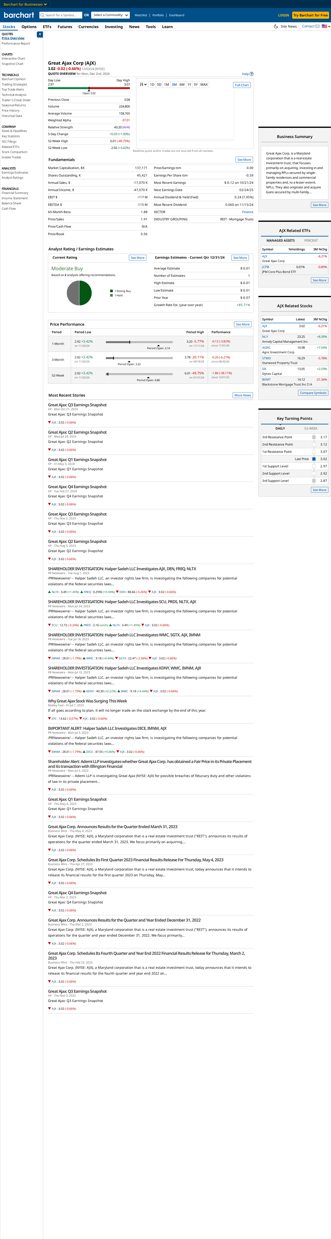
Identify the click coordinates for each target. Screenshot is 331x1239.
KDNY (90, 691)
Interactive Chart (13, 58)
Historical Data (12, 116)
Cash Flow (9, 208)
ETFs (47, 26)
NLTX (55, 592)
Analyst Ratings (12, 177)
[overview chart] (195, 117)
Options (29, 26)
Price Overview (13, 38)
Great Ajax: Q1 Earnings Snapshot (77, 459)
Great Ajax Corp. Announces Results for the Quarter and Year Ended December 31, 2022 (124, 920)
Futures (65, 26)
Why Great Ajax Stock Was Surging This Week (87, 701)
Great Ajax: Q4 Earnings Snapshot (77, 486)
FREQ (87, 592)
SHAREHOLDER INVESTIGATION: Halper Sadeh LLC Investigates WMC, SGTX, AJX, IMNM (124, 634)
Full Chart (242, 85)
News (134, 26)
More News (243, 395)
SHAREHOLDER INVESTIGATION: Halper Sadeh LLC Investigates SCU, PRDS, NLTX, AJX (122, 601)
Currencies (89, 26)
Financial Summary (15, 193)
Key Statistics (11, 136)
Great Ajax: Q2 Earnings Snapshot (77, 432)
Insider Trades (11, 157)
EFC (54, 718)
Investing (114, 26)
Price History (10, 110)
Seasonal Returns (14, 105)
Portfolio (158, 15)
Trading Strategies (14, 84)
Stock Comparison (14, 152)
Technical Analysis (14, 94)
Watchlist (141, 15)
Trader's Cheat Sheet (16, 100)
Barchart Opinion (14, 79)
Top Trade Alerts (13, 89)
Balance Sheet (11, 203)
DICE (89, 752)
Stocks (9, 26)
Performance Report (16, 43)
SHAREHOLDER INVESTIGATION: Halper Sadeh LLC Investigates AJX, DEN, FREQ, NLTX (122, 568)
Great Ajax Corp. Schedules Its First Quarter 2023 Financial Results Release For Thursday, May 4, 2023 (135, 859)
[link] (247, 73)
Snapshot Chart (13, 64)
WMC (90, 658)
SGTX (122, 658)
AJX (54, 422)
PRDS (87, 625)
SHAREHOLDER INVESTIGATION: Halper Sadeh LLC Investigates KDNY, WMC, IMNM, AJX (124, 668)
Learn (167, 26)
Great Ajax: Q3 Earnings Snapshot (77, 404)
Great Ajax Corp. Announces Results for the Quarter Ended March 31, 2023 (112, 826)
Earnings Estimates (15, 172)
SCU (54, 625)
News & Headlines (14, 131)
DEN (122, 592)
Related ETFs (10, 147)
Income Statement (15, 198)
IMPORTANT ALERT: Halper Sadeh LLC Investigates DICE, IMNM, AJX (107, 728)
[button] (326, 26)
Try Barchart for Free (310, 15)
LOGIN (283, 15)
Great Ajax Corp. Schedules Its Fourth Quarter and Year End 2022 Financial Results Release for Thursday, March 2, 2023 (146, 956)
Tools (151, 26)
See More (244, 159)
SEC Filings (9, 141)
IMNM (56, 658)
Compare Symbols (313, 393)
